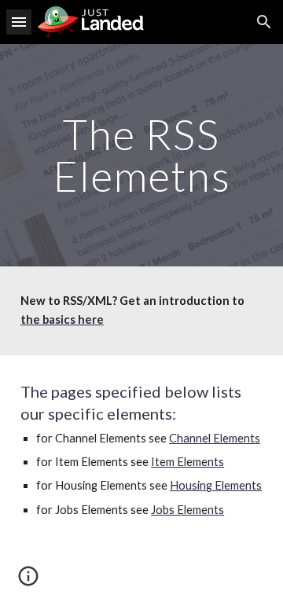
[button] (19, 21)
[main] (141, 155)
